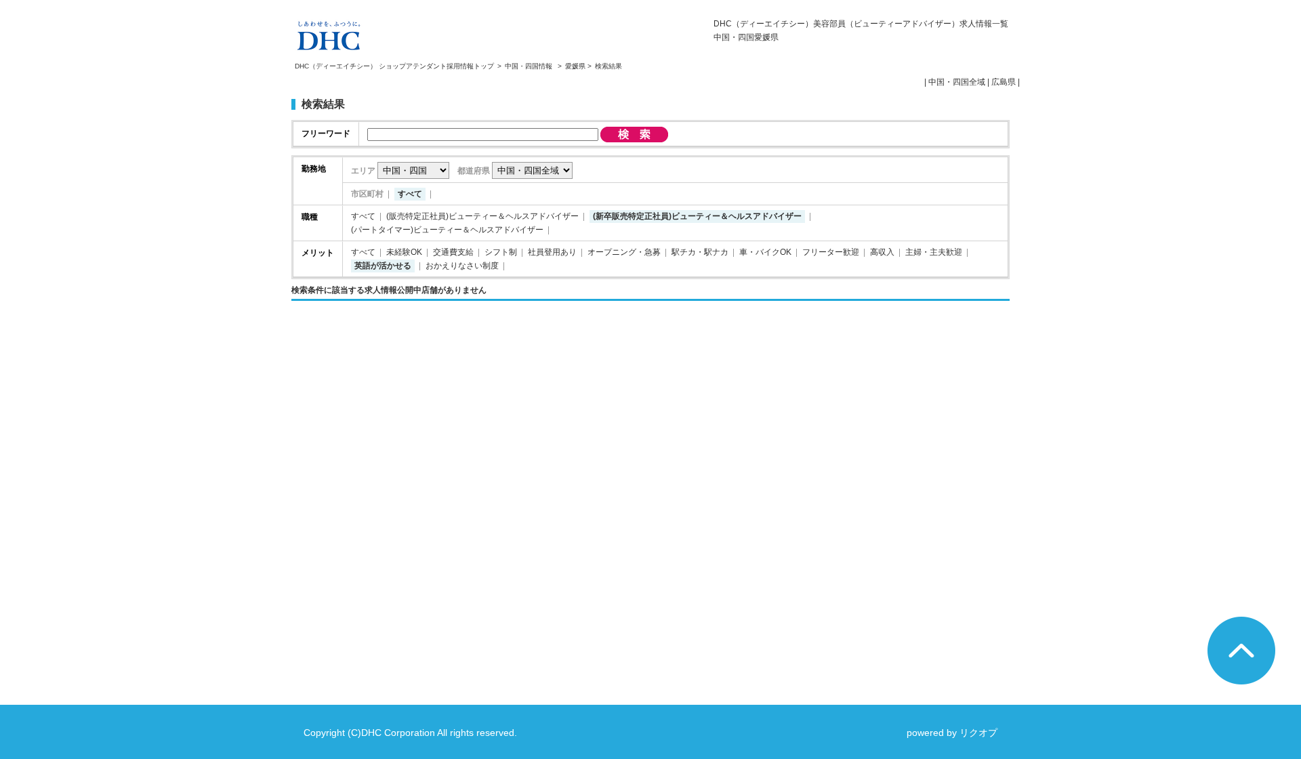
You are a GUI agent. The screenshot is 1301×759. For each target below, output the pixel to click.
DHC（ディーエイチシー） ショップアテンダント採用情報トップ (394, 66)
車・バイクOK (765, 252)
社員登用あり (552, 252)
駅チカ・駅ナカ (700, 252)
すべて (410, 194)
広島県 (1003, 82)
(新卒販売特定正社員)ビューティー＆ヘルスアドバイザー (697, 216)
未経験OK (404, 252)
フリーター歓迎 (830, 252)
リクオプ (978, 732)
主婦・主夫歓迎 (933, 252)
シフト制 (500, 252)
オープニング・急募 (624, 252)
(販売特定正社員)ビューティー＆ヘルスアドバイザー (482, 216)
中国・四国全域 (956, 82)
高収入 (882, 252)
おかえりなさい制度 (462, 265)
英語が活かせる (382, 265)
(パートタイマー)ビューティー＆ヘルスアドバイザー (447, 229)
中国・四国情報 (529, 66)
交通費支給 (453, 252)
